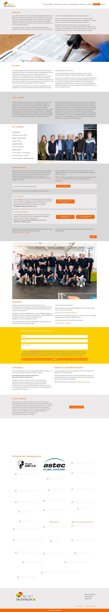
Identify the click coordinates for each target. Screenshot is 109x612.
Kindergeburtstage (73, 4)
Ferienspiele (57, 4)
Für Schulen (64, 4)
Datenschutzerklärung (90, 606)
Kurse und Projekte (48, 4)
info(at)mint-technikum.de (83, 382)
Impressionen (82, 4)
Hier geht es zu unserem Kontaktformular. (66, 312)
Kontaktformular (59, 179)
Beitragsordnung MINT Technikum (21, 232)
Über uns (95, 4)
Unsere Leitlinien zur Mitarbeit (63, 323)
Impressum (79, 606)
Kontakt (103, 4)
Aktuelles (89, 4)
